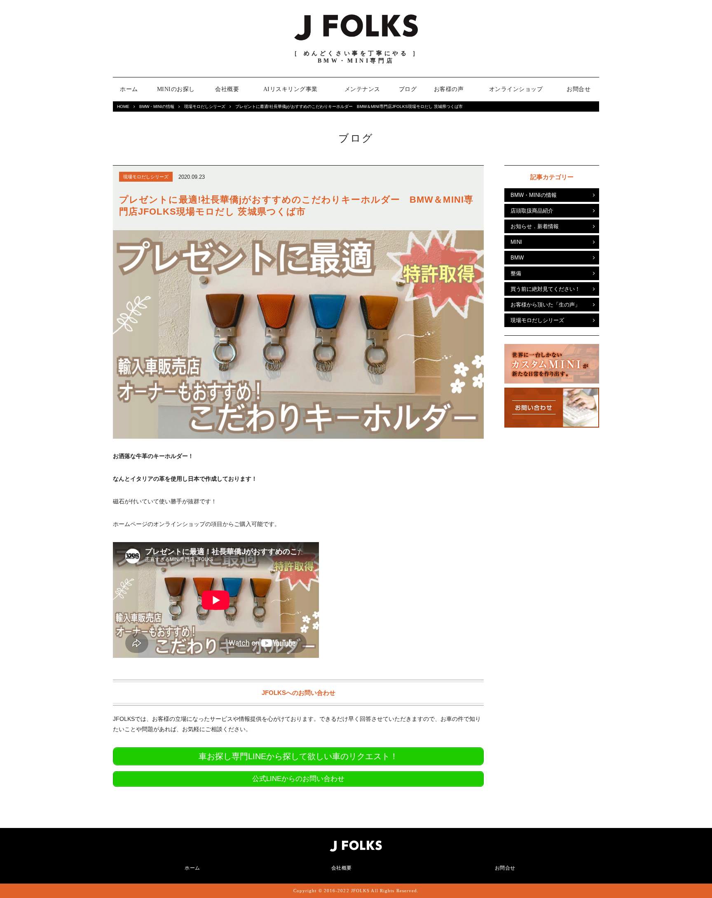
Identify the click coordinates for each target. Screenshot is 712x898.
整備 (516, 273)
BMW (517, 258)
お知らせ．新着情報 (535, 226)
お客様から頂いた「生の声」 (545, 305)
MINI (516, 242)
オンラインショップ (516, 89)
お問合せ (578, 89)
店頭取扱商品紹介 (532, 211)
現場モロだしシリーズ (204, 106)
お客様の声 (449, 89)
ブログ (408, 89)
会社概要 (227, 89)
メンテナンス (362, 89)
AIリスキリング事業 (290, 89)
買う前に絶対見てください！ (545, 289)
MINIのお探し (176, 89)
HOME (123, 106)
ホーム (129, 89)
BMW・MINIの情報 (156, 106)
